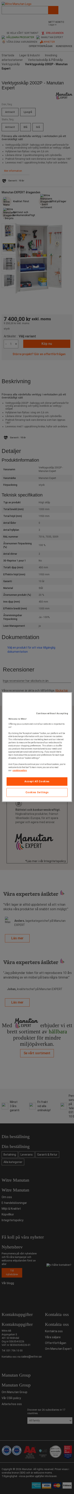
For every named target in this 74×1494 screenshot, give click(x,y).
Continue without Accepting (52, 713)
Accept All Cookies (37, 781)
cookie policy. (20, 770)
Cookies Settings (37, 792)
